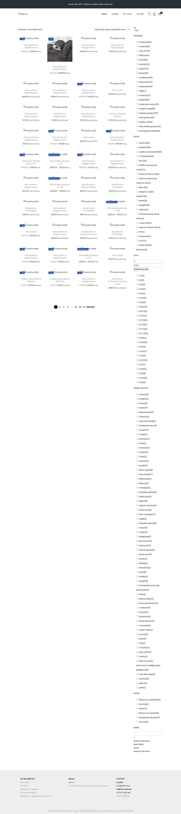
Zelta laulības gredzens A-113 (60, 162)
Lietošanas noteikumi (29, 789)
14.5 (140, 276)
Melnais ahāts (145, 599)
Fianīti (141, 408)
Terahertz (143, 607)
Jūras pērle (143, 625)
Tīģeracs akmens (146, 505)
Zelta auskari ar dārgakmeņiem (88, 46)
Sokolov (142, 143)
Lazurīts (142, 612)
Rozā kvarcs (144, 541)
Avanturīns (143, 545)
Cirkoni (142, 416)
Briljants (142, 483)
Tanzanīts (143, 647)
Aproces (142, 51)
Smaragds (143, 488)
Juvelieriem (144, 77)
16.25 (141, 284)
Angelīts (142, 581)
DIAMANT (143, 205)
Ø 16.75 (142, 311)
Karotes (142, 64)
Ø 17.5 (141, 329)
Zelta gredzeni (145, 117)
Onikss (142, 452)
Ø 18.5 (141, 342)
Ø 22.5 (141, 378)
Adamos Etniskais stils (148, 227)
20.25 (141, 289)
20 (80, 307)
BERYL (141, 187)
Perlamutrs (143, 510)
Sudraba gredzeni (146, 113)
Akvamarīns (144, 554)
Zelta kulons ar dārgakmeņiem (59, 115)
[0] (159, 13)
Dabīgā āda (144, 536)
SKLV (141, 161)
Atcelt (136, 748)
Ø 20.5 (142, 360)
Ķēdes (141, 68)
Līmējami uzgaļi (145, 108)
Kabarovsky (144, 236)
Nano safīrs (144, 652)
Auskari (142, 46)
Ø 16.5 (141, 307)
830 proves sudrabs (147, 713)
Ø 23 (141, 382)
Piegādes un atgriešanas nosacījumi (35, 796)
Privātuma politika (28, 792)
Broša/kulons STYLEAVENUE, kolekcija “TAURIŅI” (117, 281)
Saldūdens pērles (146, 492)
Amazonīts (143, 616)
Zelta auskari (117, 90)
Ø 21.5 (141, 369)
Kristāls (142, 576)
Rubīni (141, 639)
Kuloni (141, 60)
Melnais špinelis (145, 550)
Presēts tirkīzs (145, 630)
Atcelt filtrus (145, 741)
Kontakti (23, 786)
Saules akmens (145, 621)
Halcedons (143, 567)
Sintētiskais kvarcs (147, 425)
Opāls (141, 519)
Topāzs (142, 532)
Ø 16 (141, 302)
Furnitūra (143, 95)
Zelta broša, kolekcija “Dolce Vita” (31, 162)
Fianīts (142, 403)
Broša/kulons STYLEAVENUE (117, 185)
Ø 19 (141, 347)
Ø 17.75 (142, 333)
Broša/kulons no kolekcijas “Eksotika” (88, 233)
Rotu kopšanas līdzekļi (148, 131)
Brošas (142, 73)
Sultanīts (143, 461)
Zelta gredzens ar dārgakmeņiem (31, 46)
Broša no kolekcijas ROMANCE (117, 115)
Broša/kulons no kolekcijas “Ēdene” (88, 185)
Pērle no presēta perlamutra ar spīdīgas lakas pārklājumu (148, 665)
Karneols (142, 679)
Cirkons (142, 394)
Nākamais (90, 307)
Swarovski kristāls (146, 421)
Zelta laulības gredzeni (148, 126)
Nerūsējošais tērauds (148, 717)
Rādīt (139, 744)
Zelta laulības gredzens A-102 (88, 256)
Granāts (142, 430)
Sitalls (141, 443)
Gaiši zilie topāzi (146, 674)
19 (76, 307)
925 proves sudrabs (147, 700)
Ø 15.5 (141, 298)
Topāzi (142, 434)
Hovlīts (142, 656)
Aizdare (142, 100)
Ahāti (141, 572)
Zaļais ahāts (144, 496)
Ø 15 (141, 293)
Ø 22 (141, 373)
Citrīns (142, 456)
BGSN (141, 201)
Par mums (24, 782)
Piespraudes (144, 86)
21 (84, 307)
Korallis (142, 465)
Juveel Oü (143, 223)
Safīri (141, 643)
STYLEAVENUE (144, 156)
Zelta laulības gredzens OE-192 (60, 185)
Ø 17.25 (142, 324)
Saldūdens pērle (146, 523)
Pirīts (141, 594)
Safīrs (141, 687)
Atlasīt (136, 741)
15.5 (140, 280)
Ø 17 (141, 316)
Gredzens (143, 42)
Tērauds (142, 722)
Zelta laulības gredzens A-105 (117, 209)
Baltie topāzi (144, 470)
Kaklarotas (143, 82)
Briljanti (142, 501)
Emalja (142, 399)
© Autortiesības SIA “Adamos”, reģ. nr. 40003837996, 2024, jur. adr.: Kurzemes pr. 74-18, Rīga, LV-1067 (90, 811)
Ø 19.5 (141, 351)
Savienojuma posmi (147, 104)
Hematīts (143, 448)
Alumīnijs (143, 704)
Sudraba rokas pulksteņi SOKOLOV (31, 280)
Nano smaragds (146, 514)
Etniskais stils (144, 122)
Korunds (142, 634)
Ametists (143, 439)
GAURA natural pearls (148, 152)
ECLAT (141, 240)
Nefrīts (142, 559)
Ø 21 (141, 364)
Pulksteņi (143, 55)
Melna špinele (145, 412)
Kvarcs (142, 528)
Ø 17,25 (142, 320)
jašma (141, 683)
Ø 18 (141, 338)
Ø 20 (141, 355)
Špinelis (142, 563)
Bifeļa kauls (144, 479)
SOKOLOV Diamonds (148, 174)
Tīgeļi (141, 91)
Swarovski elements (147, 603)
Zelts (141, 708)
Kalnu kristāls (144, 474)
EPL (140, 232)
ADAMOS (143, 147)
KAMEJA (142, 209)
